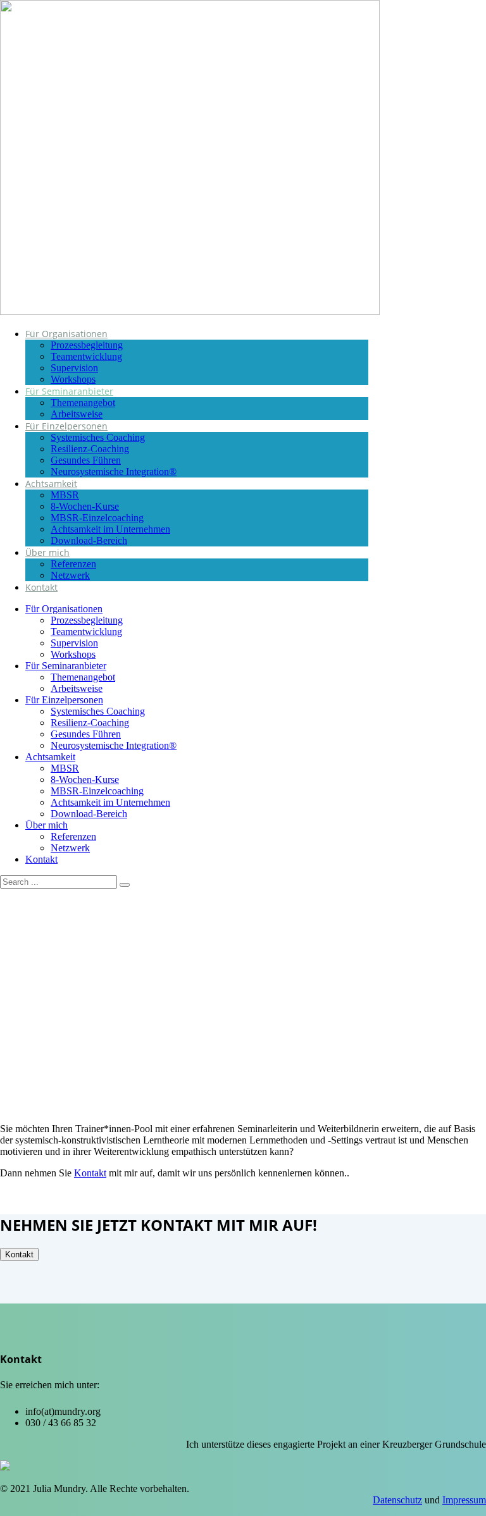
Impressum (464, 1499)
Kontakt (90, 1173)
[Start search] (125, 885)
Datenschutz (397, 1499)
